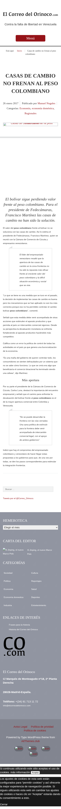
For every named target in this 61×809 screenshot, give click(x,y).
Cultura (34, 573)
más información (20, 772)
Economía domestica (13, 597)
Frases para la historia (19, 625)
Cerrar (4, 804)
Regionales (30, 113)
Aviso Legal (20, 726)
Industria (8, 605)
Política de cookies (35, 730)
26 (4, 103)
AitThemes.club (30, 741)
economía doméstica (43, 108)
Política (7, 581)
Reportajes (36, 581)
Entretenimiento (38, 605)
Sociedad (8, 573)
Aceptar (35, 772)
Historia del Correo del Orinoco (23, 629)
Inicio (19, 51)
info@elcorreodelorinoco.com (16, 705)
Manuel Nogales (46, 103)
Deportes (35, 597)
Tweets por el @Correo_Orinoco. (18, 498)
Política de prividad (42, 726)
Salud (34, 589)
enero (9, 103)
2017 (15, 103)
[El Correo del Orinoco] (30, 14)
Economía (25, 108)
